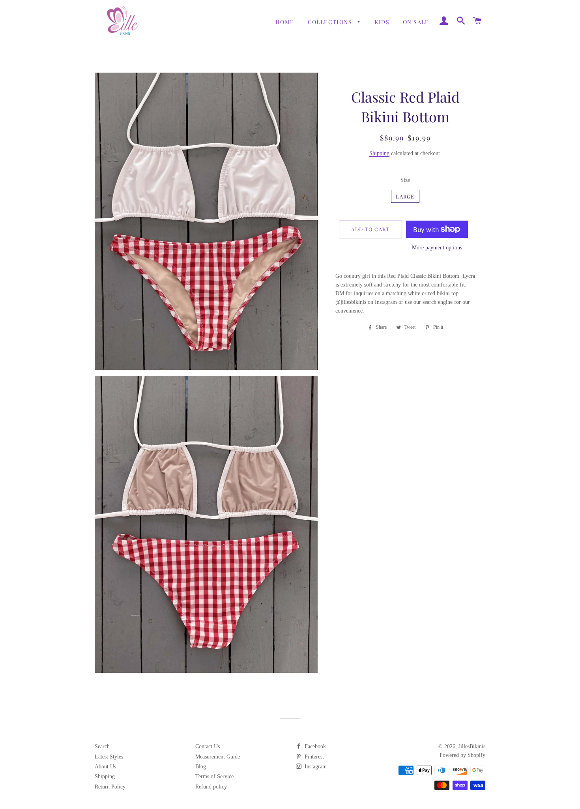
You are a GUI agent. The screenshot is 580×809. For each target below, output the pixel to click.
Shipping (379, 153)
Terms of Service (214, 776)
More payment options (437, 248)
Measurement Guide (217, 757)
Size (405, 180)
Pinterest (313, 757)
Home (284, 22)
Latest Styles (109, 757)
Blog (200, 767)
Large (405, 196)
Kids (381, 22)
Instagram (315, 767)
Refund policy (211, 787)
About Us (105, 767)
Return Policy (110, 787)
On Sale (416, 22)
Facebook (314, 746)
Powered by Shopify (462, 755)
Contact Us (207, 746)
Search (102, 746)
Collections (331, 22)
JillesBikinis (471, 746)
